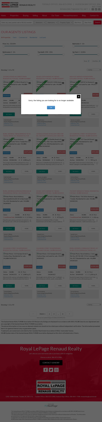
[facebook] (93, 9)
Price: (9, 44)
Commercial (23, 37)
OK (51, 107)
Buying (25, 15)
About (44, 15)
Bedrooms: (79, 44)
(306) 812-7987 (75, 123)
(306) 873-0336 (8, 238)
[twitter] (96, 9)
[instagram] (99, 9)
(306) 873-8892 (75, 295)
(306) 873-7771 (8, 123)
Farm (14, 37)
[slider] (4, 46)
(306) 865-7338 (75, 180)
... (58, 314)
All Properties (5, 37)
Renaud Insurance (70, 15)
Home (3, 15)
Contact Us (94, 15)
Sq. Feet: (79, 52)
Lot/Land (43, 37)
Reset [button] (85, 61)
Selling (35, 15)
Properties (14, 15)
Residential (33, 37)
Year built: (45, 52)
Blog (84, 15)
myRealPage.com (51, 406)
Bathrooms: (9, 52)
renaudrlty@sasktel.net (74, 9)
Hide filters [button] (95, 61)
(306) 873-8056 (41, 123)
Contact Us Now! (51, 363)
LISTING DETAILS (9, 114)
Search (97, 22)
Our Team (55, 15)
